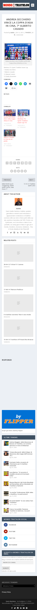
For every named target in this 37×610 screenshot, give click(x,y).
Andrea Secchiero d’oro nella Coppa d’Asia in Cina (9, 119)
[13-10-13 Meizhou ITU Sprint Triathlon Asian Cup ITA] (24, 112)
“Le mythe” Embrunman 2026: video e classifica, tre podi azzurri (21, 493)
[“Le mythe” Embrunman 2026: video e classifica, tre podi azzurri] (6, 493)
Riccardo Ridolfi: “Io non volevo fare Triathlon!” (21, 501)
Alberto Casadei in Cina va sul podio (9, 139)
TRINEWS (28, 32)
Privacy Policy (6, 592)
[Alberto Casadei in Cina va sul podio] (10, 133)
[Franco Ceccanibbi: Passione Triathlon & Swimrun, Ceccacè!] (6, 510)
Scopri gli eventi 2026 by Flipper (12, 430)
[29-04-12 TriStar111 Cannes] (18, 253)
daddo (12, 32)
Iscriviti (6, 568)
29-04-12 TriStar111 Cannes (13, 264)
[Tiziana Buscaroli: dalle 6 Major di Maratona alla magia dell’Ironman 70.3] (6, 453)
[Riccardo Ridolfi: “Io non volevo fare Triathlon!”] (6, 502)
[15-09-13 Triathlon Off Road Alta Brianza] (18, 328)
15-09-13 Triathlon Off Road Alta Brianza (18, 339)
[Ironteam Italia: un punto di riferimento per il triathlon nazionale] (6, 463)
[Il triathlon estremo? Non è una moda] (18, 303)
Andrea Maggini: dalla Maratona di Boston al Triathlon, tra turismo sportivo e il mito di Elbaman (21, 443)
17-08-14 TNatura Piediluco (13, 289)
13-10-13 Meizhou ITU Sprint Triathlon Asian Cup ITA (23, 119)
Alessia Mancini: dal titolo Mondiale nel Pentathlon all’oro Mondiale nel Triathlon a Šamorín (21, 484)
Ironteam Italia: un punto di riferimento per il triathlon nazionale (18, 464)
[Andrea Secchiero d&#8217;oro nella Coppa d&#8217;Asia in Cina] (10, 112)
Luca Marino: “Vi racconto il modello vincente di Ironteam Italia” (19, 474)
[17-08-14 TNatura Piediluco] (18, 278)
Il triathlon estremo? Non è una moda (17, 314)
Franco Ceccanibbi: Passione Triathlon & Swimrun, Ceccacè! (19, 510)
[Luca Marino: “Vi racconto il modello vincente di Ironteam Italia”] (6, 473)
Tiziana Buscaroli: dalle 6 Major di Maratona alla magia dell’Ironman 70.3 (20, 453)
